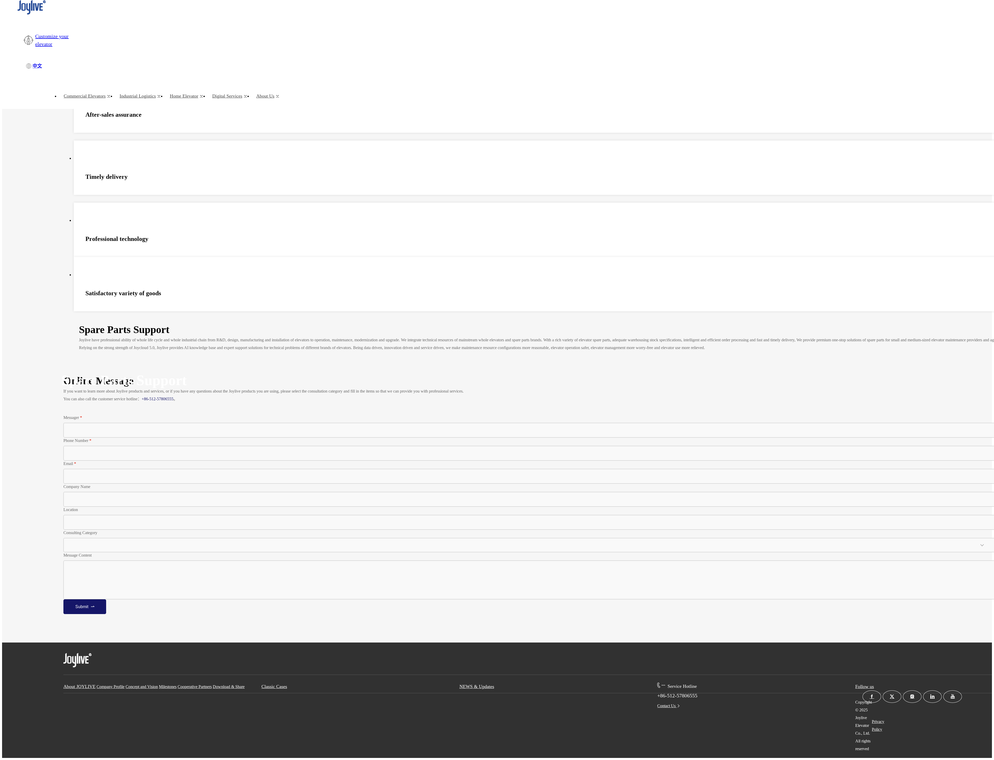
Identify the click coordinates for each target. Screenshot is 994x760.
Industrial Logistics (138, 96)
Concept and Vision (142, 686)
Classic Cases (274, 686)
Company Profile (111, 686)
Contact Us (667, 706)
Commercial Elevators (85, 96)
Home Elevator (184, 96)
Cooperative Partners (195, 686)
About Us (265, 96)
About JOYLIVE (79, 686)
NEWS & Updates (476, 686)
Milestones (168, 686)
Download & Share (229, 686)
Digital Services (227, 96)
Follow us (864, 686)
